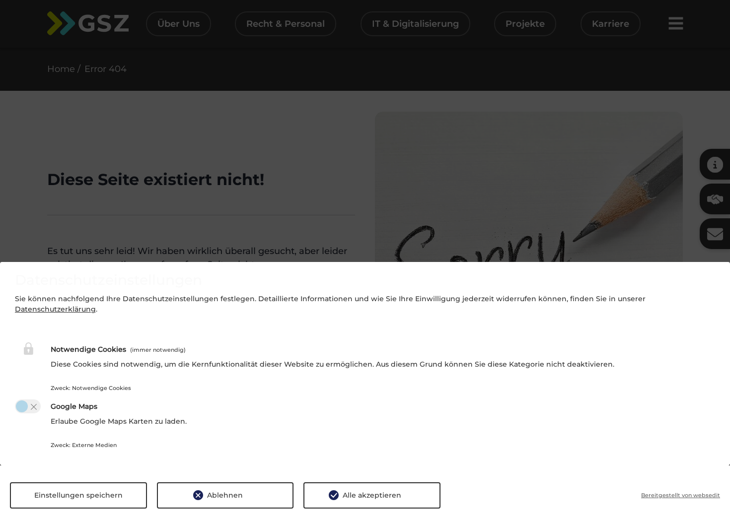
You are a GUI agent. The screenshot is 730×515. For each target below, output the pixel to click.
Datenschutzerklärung (55, 309)
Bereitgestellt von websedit (680, 495)
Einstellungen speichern (78, 495)
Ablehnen (225, 495)
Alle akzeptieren (372, 495)
